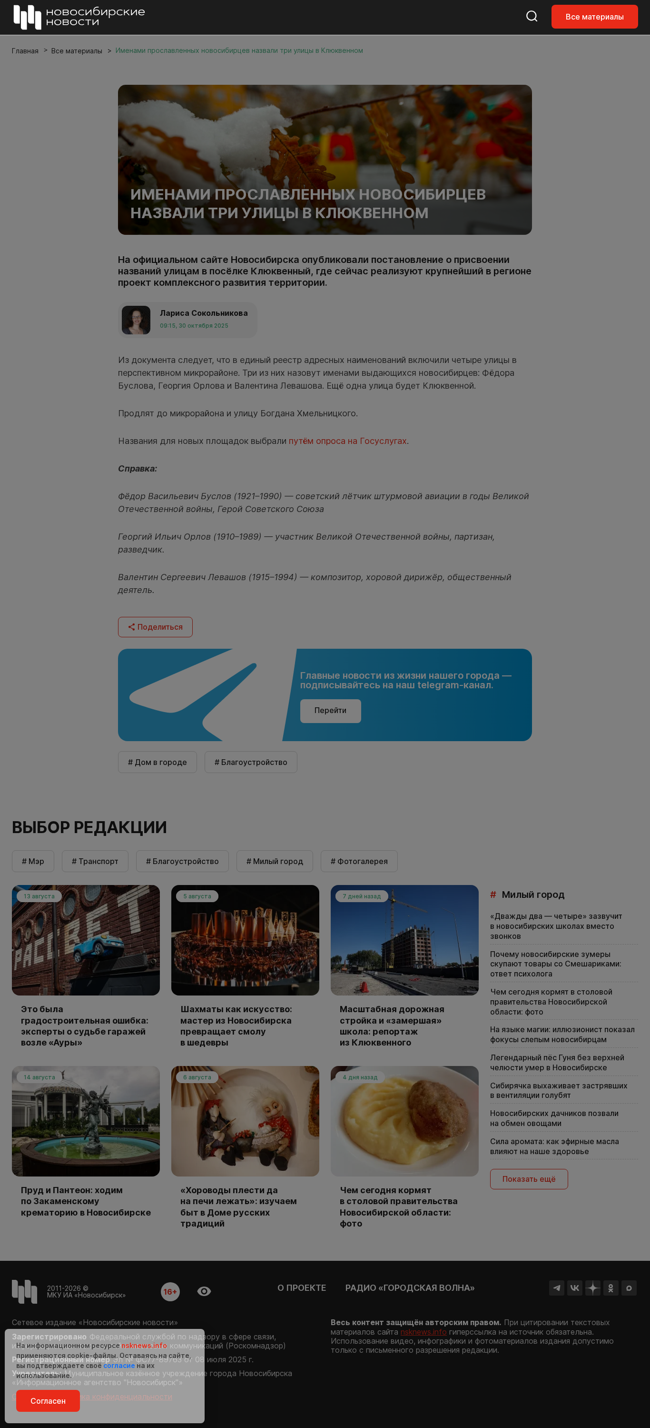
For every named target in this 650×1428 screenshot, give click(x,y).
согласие (119, 1365)
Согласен (48, 1401)
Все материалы (595, 16)
